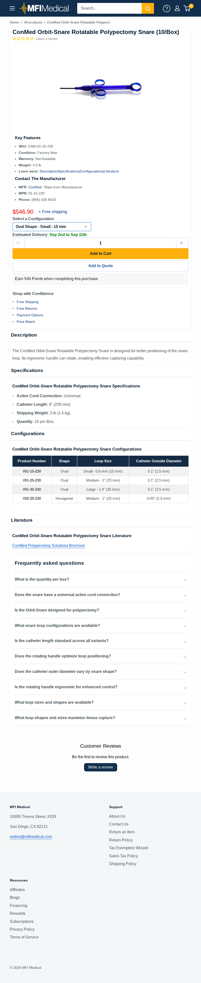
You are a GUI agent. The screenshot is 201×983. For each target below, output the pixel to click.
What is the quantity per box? (42, 579)
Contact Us (118, 824)
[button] (24, 39)
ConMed (35, 187)
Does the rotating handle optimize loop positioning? (63, 656)
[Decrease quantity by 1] (19, 243)
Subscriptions (22, 921)
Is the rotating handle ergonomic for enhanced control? (66, 687)
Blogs (15, 897)
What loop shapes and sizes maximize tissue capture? (65, 718)
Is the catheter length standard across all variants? (62, 641)
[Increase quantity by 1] (182, 243)
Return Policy (121, 840)
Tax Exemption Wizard (128, 848)
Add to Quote (100, 266)
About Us (117, 816)
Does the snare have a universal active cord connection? (67, 595)
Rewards (17, 913)
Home (14, 22)
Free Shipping (27, 302)
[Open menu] (12, 8)
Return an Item (122, 832)
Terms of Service (24, 937)
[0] (187, 8)
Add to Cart (100, 253)
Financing (18, 906)
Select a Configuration (33, 219)
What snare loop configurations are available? (57, 625)
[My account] (166, 8)
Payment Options (30, 315)
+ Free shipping (52, 211)
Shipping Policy (123, 864)
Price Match (26, 322)
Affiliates (17, 890)
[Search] (148, 8)
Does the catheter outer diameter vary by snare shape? (66, 671)
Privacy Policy (22, 929)
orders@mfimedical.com (31, 837)
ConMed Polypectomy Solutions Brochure (48, 545)
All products (33, 22)
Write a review (100, 767)
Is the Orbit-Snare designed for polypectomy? (57, 610)
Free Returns (27, 308)
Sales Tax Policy (123, 856)
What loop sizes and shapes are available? (54, 702)
